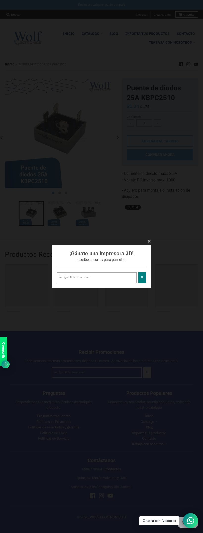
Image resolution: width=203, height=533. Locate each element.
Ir (142, 277)
